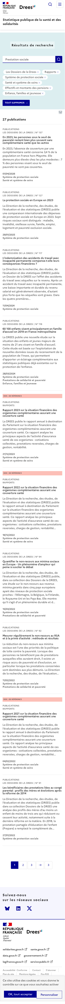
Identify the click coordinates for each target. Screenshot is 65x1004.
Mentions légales (27, 974)
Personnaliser (49, 995)
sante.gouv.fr (38, 949)
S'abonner (51, 970)
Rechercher (50, 4)
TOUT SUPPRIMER (15, 102)
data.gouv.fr (10, 956)
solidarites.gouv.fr (13, 949)
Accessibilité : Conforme (15, 970)
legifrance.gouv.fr (13, 962)
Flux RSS (45, 974)
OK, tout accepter (20, 994)
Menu (59, 4)
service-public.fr (39, 962)
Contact (36, 970)
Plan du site (8, 974)
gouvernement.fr (34, 956)
